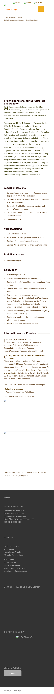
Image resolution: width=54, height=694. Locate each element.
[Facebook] (44, 690)
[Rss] (48, 690)
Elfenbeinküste (10, 373)
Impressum (8, 537)
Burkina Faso (36, 370)
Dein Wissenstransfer (13, 17)
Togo (28, 370)
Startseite (21, 20)
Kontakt (7, 497)
